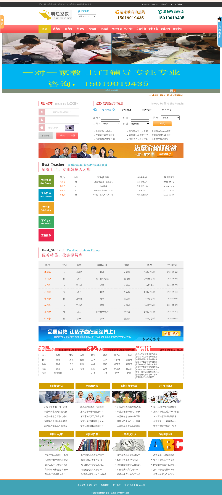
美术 (58, 364)
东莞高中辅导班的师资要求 (146, 364)
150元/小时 (149, 272)
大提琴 (129, 360)
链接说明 (105, 485)
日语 (71, 369)
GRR (44, 373)
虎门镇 (127, 279)
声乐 (93, 355)
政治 (58, 360)
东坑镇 (127, 298)
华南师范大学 (142, 186)
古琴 (105, 369)
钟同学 (47, 305)
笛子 (117, 373)
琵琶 (105, 364)
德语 (58, 369)
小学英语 (103, 186)
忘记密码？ (46, 136)
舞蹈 (82, 364)
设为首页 (164, 4)
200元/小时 (149, 279)
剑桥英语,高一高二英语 (103, 190)
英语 (102, 285)
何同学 (47, 318)
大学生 (46, 208)
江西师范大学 (142, 182)
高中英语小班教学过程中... (129, 455)
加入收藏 (178, 4)
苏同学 (47, 292)
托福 (82, 369)
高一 (79, 279)
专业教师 (126, 110)
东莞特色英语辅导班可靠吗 (146, 375)
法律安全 (81, 485)
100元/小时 (149, 305)
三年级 (79, 285)
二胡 (105, 360)
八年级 (79, 272)
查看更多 (46, 235)
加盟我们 (128, 485)
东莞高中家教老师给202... (129, 407)
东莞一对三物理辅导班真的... (147, 372)
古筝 (93, 360)
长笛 (93, 369)
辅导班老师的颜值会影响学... (147, 359)
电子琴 (117, 355)
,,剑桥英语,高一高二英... (103, 182)
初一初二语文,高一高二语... (103, 195)
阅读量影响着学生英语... (164, 464)
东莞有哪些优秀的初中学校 (166, 411)
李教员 (62, 186)
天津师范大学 (142, 195)
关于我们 (117, 485)
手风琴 (117, 360)
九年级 (79, 298)
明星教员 (46, 181)
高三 (79, 312)
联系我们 (140, 485)
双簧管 (129, 364)
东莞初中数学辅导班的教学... (147, 362)
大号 (105, 373)
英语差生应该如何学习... (164, 474)
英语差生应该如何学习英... (129, 474)
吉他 (93, 364)
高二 (79, 292)
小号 (93, 373)
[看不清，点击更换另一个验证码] (69, 128)
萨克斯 (117, 369)
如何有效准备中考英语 (91, 460)
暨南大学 (142, 190)
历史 (71, 360)
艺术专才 (46, 222)
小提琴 (129, 355)
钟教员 (62, 182)
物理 (82, 355)
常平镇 (127, 312)
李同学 (47, 272)
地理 (82, 360)
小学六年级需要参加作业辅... (147, 354)
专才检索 (146, 110)
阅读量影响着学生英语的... (129, 464)
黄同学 (47, 279)
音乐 (71, 364)
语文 (44, 355)
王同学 (47, 312)
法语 (44, 369)
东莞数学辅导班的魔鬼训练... (147, 369)
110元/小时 (149, 285)
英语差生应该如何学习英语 (93, 474)
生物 (44, 364)
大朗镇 (127, 272)
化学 (102, 298)
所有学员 (167, 110)
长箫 (129, 373)
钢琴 (105, 355)
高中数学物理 (102, 279)
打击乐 (129, 369)
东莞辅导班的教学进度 (145, 377)
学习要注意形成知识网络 (165, 416)
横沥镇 (127, 318)
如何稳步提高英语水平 (91, 469)
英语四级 (58, 373)
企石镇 (127, 292)
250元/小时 (149, 318)
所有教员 (106, 110)
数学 (102, 272)
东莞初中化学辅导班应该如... (147, 357)
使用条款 (93, 485)
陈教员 (62, 190)
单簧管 (117, 364)
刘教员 (62, 195)
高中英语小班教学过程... (164, 455)
